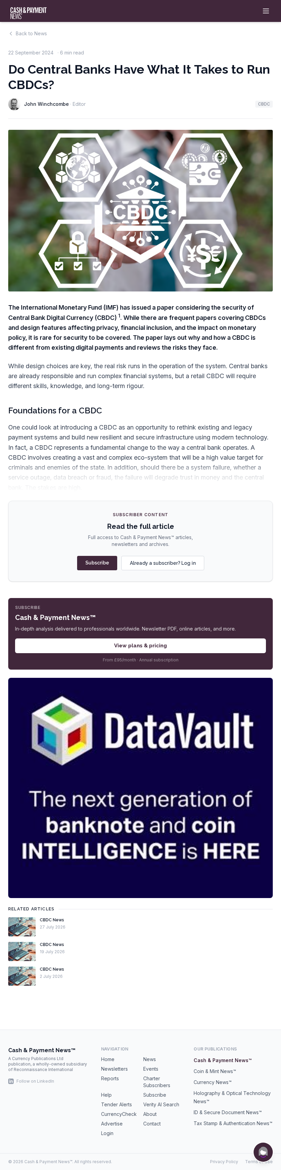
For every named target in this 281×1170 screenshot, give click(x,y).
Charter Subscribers (156, 1081)
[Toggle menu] (266, 11)
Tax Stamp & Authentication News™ (233, 1123)
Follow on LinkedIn (35, 1081)
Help (106, 1095)
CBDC (264, 104)
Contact (152, 1124)
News (149, 1059)
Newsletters (114, 1069)
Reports (110, 1078)
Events (150, 1069)
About (150, 1114)
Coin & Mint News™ (215, 1071)
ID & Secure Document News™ (228, 1112)
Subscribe (97, 562)
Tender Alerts (116, 1104)
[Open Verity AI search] (263, 1152)
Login (107, 1133)
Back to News (31, 33)
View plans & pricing (140, 646)
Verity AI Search (161, 1104)
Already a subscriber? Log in (163, 563)
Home (107, 1059)
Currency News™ (213, 1082)
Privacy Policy (224, 1161)
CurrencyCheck (119, 1114)
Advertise (112, 1124)
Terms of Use (259, 1161)
